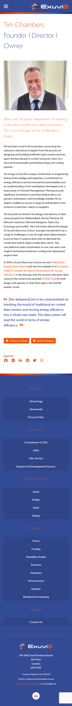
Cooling (36, 549)
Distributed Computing (36, 596)
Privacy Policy (36, 417)
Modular (36, 589)
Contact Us (36, 622)
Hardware (36, 573)
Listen (36, 491)
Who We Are (36, 458)
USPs (36, 450)
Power (36, 541)
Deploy (36, 515)
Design (36, 499)
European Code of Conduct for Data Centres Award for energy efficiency (36, 270)
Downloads (36, 409)
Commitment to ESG (36, 442)
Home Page (36, 401)
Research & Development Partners (36, 466)
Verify (36, 507)
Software (36, 564)
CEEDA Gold (49, 278)
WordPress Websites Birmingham (28, 684)
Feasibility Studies (36, 557)
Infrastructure (36, 580)
